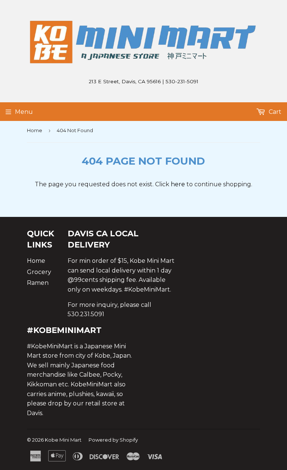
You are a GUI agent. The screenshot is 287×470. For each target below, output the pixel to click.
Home (34, 130)
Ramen (38, 282)
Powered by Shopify (113, 440)
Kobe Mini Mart (63, 440)
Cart (274, 111)
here (178, 184)
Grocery (39, 272)
